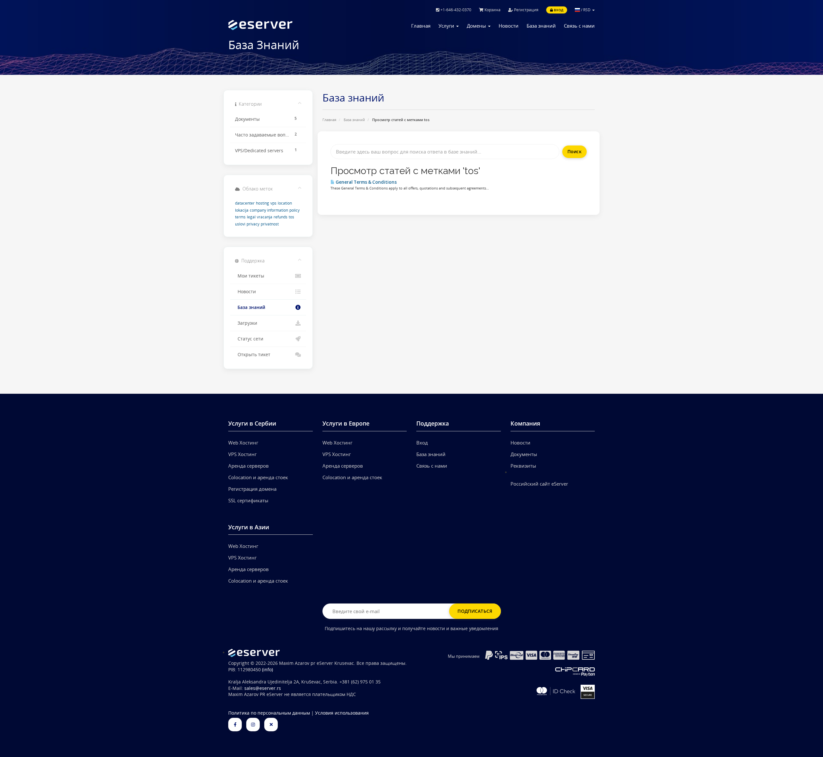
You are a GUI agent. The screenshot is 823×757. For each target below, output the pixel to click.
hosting (262, 203)
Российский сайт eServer (539, 483)
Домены (477, 25)
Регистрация (525, 10)
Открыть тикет (252, 354)
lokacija (242, 210)
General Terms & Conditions (366, 182)
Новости (509, 25)
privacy (253, 224)
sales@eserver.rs (262, 688)
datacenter (245, 203)
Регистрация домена (252, 489)
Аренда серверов (248, 465)
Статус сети (249, 339)
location (285, 203)
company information (269, 210)
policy (294, 210)
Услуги (447, 25)
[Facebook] (235, 724)
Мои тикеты (249, 276)
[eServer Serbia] (270, 25)
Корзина (492, 10)
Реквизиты (523, 465)
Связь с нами (579, 25)
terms (240, 217)
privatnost (270, 224)
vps (273, 203)
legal (251, 217)
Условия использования (342, 713)
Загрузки (246, 323)
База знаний (541, 25)
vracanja (264, 217)
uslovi (240, 224)
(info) (267, 670)
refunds (280, 217)
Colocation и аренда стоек (258, 477)
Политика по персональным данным (269, 713)
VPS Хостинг (242, 454)
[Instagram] (253, 724)
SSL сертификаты (248, 500)
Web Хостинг (243, 442)
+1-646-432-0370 (455, 10)
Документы (524, 454)
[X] (271, 724)
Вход (558, 10)
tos (291, 217)
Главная (420, 25)
